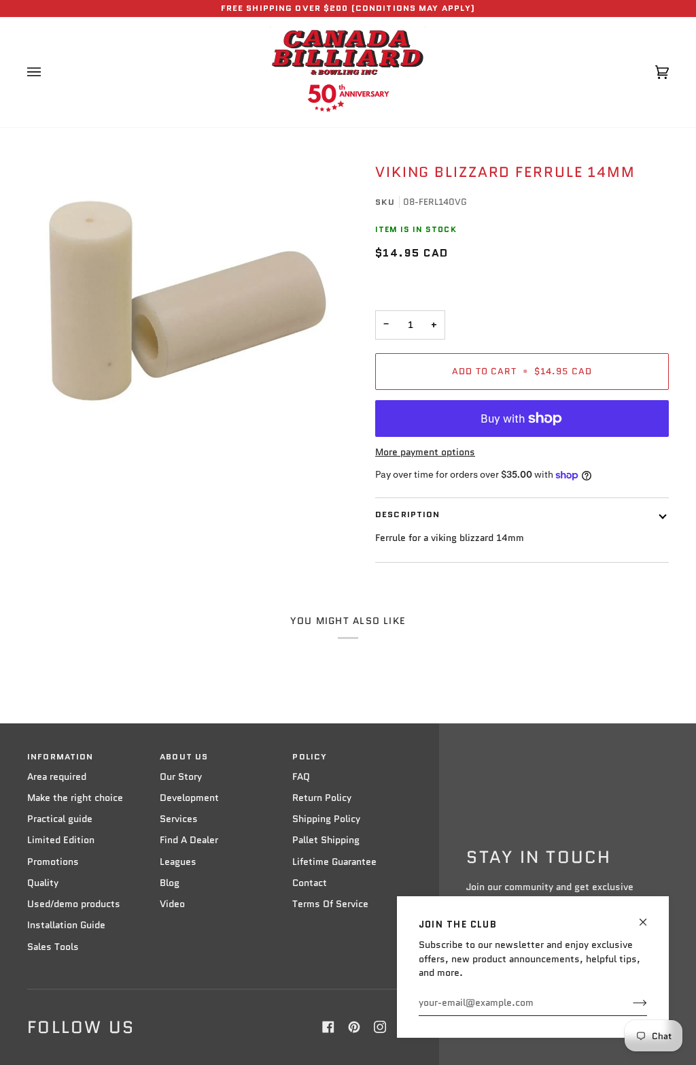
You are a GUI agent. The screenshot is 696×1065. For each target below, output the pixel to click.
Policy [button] (309, 757)
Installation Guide (66, 925)
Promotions (53, 861)
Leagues (178, 861)
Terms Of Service (330, 904)
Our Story (181, 776)
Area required (56, 776)
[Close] (649, 916)
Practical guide (59, 819)
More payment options (425, 452)
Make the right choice (75, 797)
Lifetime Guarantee (334, 861)
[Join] (629, 1003)
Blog (169, 882)
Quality (42, 882)
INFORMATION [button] (60, 757)
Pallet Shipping (326, 840)
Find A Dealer (189, 840)
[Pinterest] (354, 1027)
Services (179, 819)
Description (407, 514)
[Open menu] (47, 72)
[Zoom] (187, 300)
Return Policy (321, 797)
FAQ (301, 776)
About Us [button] (184, 757)
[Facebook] (328, 1027)
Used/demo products (73, 904)
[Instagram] (380, 1027)
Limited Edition (60, 840)
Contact (309, 882)
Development (189, 797)
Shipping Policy (326, 819)
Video (172, 904)
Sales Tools (53, 946)
